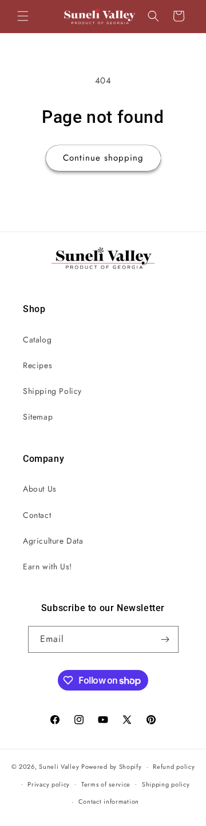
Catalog (37, 339)
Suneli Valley (59, 766)
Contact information (108, 801)
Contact (37, 515)
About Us (40, 488)
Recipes (37, 365)
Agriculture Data (53, 540)
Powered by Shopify (111, 766)
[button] (22, 16)
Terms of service (105, 784)
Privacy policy (48, 784)
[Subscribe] (165, 639)
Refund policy (174, 766)
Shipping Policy (52, 391)
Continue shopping (103, 157)
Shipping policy (166, 784)
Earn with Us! (47, 566)
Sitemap (38, 416)
